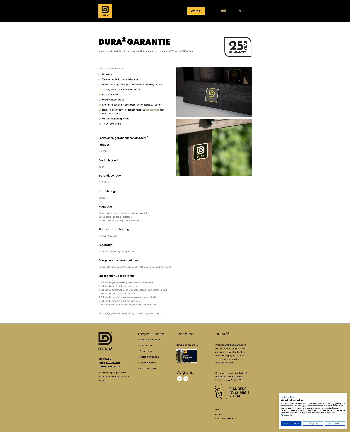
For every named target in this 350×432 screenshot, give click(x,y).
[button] (288, 397)
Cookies (219, 410)
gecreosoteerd (152, 110)
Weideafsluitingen (149, 356)
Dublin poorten (148, 362)
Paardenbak (146, 345)
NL (240, 11)
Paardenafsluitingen (150, 339)
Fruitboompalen (148, 368)
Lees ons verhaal (224, 362)
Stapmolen (146, 351)
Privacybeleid (286, 415)
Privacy (218, 414)
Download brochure (187, 345)
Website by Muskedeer (225, 418)
